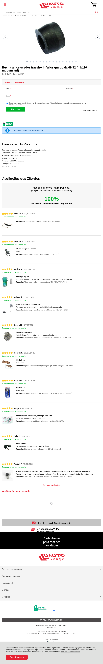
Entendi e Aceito (17, 657)
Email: (8, 96)
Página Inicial (7, 16)
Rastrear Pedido (16, 569)
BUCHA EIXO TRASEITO (41, 16)
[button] (27, 61)
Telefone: (69, 89)
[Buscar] (96, 12)
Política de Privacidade (70, 652)
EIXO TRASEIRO (22, 16)
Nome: (9, 89)
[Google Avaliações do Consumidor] (60, 607)
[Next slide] (97, 36)
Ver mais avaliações (51, 485)
